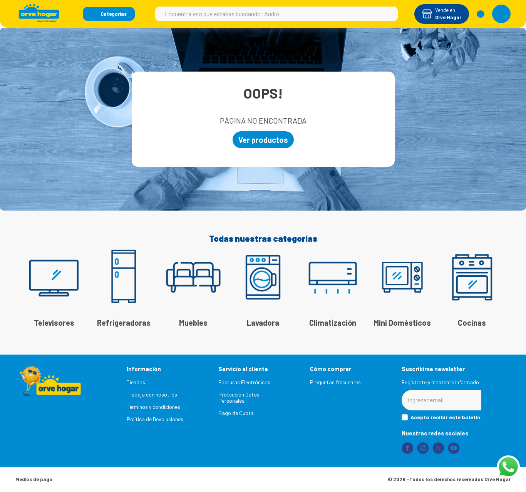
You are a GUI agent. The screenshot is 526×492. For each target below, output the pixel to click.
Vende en (445, 10)
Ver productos (263, 139)
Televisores (54, 322)
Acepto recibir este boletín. (446, 417)
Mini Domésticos (402, 322)
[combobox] (276, 14)
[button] (109, 14)
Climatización (332, 322)
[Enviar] (496, 400)
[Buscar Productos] (388, 14)
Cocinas (472, 322)
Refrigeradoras (124, 322)
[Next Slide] (497, 280)
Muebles (193, 322)
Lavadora (263, 322)
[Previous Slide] (29, 280)
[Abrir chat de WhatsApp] (508, 467)
